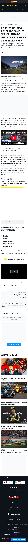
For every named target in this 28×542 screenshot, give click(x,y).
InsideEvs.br (14, 500)
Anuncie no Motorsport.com (14, 519)
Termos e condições (9, 534)
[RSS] (22, 491)
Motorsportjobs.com (14, 505)
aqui (6, 253)
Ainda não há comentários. (14, 318)
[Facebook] (4, 285)
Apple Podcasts (8, 241)
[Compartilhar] (2, 52)
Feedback (14, 516)
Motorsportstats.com (14, 510)
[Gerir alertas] (23, 285)
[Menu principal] (3, 5)
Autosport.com (14, 507)
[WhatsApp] (11, 285)
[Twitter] (8, 285)
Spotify (5, 236)
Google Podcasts (8, 244)
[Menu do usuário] (24, 5)
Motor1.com (14, 502)
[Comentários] (9, 52)
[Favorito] (5, 52)
